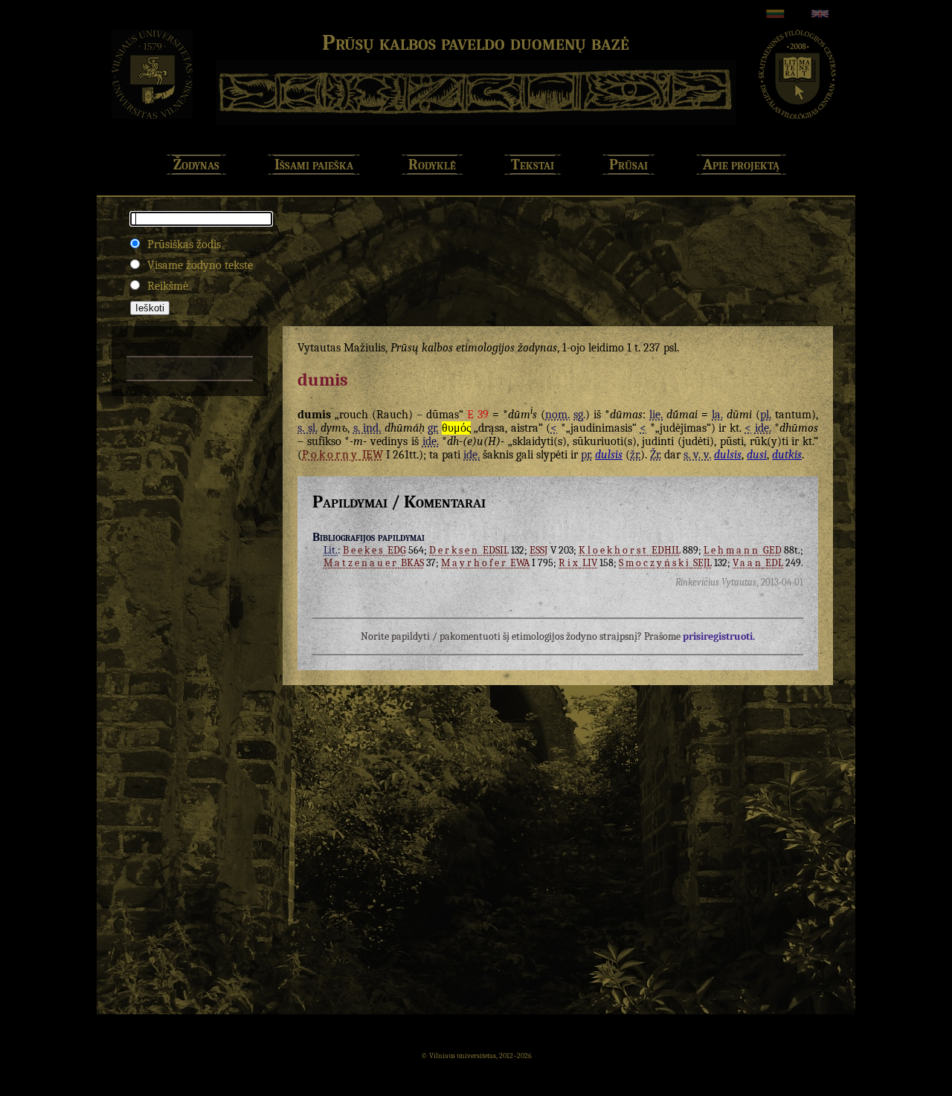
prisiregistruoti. (719, 636)
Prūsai (628, 164)
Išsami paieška (313, 164)
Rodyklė (432, 164)
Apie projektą (741, 164)
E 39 (478, 414)
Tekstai (532, 164)
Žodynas (196, 164)
